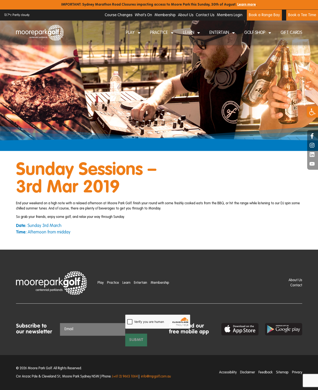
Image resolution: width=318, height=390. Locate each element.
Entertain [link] (219, 33)
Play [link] (130, 33)
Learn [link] (188, 33)
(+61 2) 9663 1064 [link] (125, 376)
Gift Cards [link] (291, 33)
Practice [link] (159, 33)
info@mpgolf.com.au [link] (156, 376)
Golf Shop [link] (254, 33)
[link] (312, 111)
